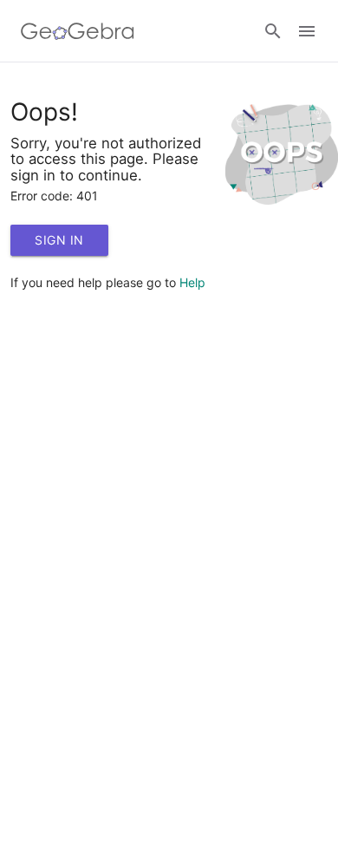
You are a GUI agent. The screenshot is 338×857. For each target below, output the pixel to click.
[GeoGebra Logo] (77, 31)
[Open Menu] (306, 31)
